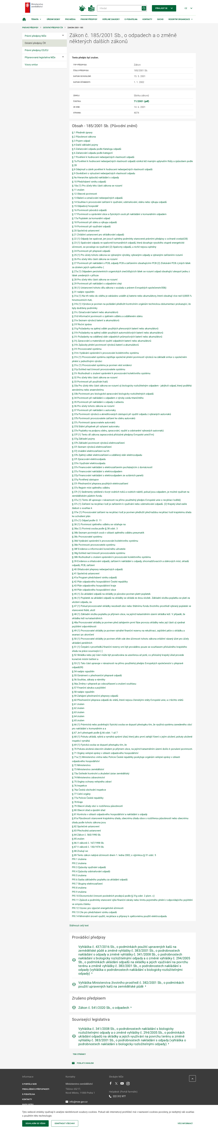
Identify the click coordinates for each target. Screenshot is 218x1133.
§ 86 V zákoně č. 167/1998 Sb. (88, 842)
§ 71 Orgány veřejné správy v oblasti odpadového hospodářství (105, 753)
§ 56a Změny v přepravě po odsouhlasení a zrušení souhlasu (104, 683)
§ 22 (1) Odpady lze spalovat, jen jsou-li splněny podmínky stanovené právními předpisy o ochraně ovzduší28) (130, 238)
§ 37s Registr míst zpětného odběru (91, 487)
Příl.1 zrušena (79, 859)
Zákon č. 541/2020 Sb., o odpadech (103, 1008)
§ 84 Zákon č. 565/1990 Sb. (86, 834)
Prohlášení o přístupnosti (35, 1089)
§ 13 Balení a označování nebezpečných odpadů (97, 197)
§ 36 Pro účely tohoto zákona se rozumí (93, 406)
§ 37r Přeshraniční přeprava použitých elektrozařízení (100, 483)
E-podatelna (131, 19)
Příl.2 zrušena (79, 863)
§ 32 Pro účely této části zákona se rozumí (94, 377)
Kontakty (147, 19)
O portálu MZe (29, 1084)
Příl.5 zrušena (79, 875)
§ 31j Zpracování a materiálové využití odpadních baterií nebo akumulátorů (111, 340)
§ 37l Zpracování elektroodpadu (89, 459)
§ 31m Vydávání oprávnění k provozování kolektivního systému (105, 353)
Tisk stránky (79, 1054)
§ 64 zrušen (78, 716)
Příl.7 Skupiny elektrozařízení (87, 883)
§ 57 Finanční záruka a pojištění (89, 687)
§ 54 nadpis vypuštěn (83, 671)
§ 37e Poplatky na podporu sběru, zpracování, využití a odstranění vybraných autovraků (118, 430)
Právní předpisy (89, 19)
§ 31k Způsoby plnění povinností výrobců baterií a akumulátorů (105, 344)
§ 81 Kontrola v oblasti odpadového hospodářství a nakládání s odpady (109, 814)
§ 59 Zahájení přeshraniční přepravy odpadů (95, 695)
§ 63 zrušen (78, 712)
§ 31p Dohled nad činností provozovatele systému (98, 369)
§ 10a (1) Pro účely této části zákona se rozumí (97, 185)
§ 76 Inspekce (79, 785)
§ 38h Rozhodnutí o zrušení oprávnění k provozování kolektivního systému (111, 557)
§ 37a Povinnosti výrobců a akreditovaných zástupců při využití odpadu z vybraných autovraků (121, 414)
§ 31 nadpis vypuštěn (83, 291)
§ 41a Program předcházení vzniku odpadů (94, 577)
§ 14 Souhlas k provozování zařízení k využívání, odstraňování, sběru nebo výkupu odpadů (119, 202)
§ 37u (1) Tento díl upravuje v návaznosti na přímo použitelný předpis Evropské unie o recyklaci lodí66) (126, 500)
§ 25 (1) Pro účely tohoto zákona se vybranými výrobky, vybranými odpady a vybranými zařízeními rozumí (127, 255)
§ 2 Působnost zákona (84, 136)
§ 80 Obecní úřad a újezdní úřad (88, 810)
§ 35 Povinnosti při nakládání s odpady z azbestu (98, 402)
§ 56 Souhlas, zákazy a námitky (88, 679)
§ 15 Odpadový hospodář (85, 206)
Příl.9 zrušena (79, 891)
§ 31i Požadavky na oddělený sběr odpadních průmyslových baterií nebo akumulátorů (117, 336)
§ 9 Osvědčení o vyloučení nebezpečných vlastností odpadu (103, 173)
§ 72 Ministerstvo (81, 765)
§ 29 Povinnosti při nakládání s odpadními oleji (97, 283)
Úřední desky (53, 19)
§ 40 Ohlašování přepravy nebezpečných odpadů (97, 569)
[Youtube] (122, 1084)
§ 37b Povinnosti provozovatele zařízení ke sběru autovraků (103, 418)
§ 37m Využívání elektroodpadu (88, 463)
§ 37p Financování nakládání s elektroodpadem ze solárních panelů (107, 475)
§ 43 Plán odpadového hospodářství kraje (94, 585)
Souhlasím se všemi (35, 1123)
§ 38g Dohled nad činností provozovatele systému (98, 553)
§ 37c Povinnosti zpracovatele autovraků (93, 422)
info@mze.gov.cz (78, 1101)
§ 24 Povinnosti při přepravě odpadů (91, 251)
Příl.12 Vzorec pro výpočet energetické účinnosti (98, 908)
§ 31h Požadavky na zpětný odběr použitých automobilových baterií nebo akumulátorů (117, 332)
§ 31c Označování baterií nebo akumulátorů (95, 312)
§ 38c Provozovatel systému (87, 536)
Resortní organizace (179, 19)
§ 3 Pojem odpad (81, 140)
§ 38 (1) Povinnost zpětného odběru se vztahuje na (99, 524)
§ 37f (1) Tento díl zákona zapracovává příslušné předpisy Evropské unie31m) (113, 434)
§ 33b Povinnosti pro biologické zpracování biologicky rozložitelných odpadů (113, 393)
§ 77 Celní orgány (81, 793)
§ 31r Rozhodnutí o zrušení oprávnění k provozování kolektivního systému (111, 373)
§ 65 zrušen (78, 720)
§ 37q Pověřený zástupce (85, 479)
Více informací (185, 1123)
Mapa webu (28, 1104)
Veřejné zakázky (111, 19)
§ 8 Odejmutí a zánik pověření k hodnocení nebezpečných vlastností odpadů (112, 169)
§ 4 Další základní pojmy (85, 144)
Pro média (70, 19)
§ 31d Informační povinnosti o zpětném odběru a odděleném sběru (107, 316)
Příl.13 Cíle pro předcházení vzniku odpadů (94, 912)
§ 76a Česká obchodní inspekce (89, 789)
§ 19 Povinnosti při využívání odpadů (91, 226)
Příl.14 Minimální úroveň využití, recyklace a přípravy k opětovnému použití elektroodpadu (119, 916)
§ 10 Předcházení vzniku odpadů (89, 181)
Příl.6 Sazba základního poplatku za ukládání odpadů (100, 879)
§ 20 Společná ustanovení (85, 230)
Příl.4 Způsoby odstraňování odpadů (91, 871)
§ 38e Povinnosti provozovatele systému (93, 544)
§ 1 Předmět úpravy (82, 132)
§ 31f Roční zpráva (82, 324)
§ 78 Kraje (77, 802)
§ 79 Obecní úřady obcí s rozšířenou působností (97, 806)
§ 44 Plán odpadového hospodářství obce (94, 589)
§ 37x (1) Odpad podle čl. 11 (86, 520)
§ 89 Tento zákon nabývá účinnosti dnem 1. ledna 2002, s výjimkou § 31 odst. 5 (114, 855)
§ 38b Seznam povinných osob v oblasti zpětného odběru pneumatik (108, 532)
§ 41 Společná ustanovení (85, 573)
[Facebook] (110, 1084)
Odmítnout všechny (65, 1123)
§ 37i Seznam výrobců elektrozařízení (92, 446)
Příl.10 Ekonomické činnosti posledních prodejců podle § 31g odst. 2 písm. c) (113, 895)
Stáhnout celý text (79, 925)
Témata (34, 19)
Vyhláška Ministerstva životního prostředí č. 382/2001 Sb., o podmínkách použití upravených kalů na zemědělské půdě (131, 984)
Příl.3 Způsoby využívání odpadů (89, 867)
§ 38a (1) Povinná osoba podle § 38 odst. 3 (95, 528)
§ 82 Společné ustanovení (85, 826)
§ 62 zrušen (78, 708)
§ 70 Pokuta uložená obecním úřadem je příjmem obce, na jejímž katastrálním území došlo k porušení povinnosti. (132, 749)
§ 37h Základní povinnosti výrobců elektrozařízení (98, 442)
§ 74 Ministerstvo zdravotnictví (88, 777)
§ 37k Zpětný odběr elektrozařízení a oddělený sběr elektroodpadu (107, 455)
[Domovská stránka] (24, 19)
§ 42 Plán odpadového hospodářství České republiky (100, 581)
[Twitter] (116, 1084)
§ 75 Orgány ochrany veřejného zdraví (92, 781)
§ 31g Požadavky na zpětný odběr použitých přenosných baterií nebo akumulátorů (115, 328)
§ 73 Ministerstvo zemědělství (88, 769)
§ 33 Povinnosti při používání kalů (90, 381)
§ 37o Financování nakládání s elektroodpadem (97, 471)
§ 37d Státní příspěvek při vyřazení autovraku (95, 426)
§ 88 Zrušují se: (80, 851)
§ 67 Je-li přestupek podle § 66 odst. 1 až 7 (95, 732)
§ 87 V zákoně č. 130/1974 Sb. (88, 846)
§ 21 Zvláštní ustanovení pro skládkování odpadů (98, 234)
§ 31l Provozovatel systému (86, 349)
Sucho (160, 19)
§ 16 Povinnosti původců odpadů (89, 210)
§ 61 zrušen (78, 704)
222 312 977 (119, 1096)
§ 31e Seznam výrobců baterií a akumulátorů (95, 320)
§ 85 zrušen (78, 838)
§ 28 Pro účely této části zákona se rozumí (94, 279)
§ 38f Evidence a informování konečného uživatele (98, 549)
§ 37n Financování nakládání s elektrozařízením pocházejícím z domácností (112, 467)
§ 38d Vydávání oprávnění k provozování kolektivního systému (105, 540)
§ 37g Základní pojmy (83, 438)
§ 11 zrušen (78, 189)
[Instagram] (128, 1084)
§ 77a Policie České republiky (87, 797)
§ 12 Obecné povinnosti (84, 193)
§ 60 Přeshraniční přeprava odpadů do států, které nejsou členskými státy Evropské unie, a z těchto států (127, 700)
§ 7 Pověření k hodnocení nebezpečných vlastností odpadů (103, 157)
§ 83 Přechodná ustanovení (86, 830)
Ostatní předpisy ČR (53, 27)
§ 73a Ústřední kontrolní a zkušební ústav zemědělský (100, 773)
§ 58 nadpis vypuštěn (83, 691)
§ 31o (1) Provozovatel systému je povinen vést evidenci (102, 365)
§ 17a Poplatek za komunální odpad (91, 218)
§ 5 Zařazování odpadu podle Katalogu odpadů (96, 149)
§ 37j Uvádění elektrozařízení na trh (90, 451)
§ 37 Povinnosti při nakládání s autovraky (94, 410)
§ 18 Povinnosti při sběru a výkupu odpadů (94, 222)
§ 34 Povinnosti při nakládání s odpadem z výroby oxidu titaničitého (108, 397)
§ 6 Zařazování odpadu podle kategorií (92, 153)
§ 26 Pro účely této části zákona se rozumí (94, 259)
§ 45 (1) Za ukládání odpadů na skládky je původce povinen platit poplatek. (111, 593)
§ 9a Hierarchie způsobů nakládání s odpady (95, 177)
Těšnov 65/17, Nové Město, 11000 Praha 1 (80, 1091)
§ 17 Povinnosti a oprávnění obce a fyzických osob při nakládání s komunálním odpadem (119, 214)
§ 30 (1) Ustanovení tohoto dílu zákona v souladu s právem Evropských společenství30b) (119, 287)
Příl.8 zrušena (79, 887)
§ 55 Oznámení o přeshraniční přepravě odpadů (97, 675)
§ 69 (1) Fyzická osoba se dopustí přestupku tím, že (99, 744)
